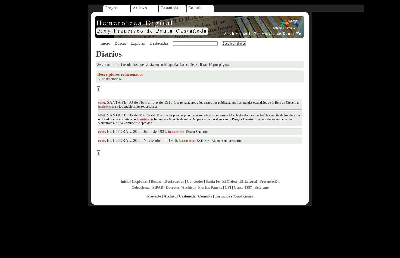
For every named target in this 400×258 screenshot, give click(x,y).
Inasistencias (110, 79)
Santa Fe (213, 181)
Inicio (105, 43)
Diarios (109, 53)
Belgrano (261, 187)
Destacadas (159, 43)
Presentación (269, 181)
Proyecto (113, 8)
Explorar (138, 43)
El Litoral (248, 181)
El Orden (229, 181)
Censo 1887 (243, 187)
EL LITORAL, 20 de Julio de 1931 (136, 131)
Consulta (196, 8)
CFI (228, 187)
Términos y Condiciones (234, 196)
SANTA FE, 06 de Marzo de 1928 (136, 115)
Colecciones (140, 187)
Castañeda (169, 8)
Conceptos (195, 181)
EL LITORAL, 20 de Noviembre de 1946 (142, 140)
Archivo (140, 8)
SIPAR (157, 187)
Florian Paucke (210, 187)
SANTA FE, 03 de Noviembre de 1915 (139, 102)
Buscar (120, 43)
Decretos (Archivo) (181, 187)
